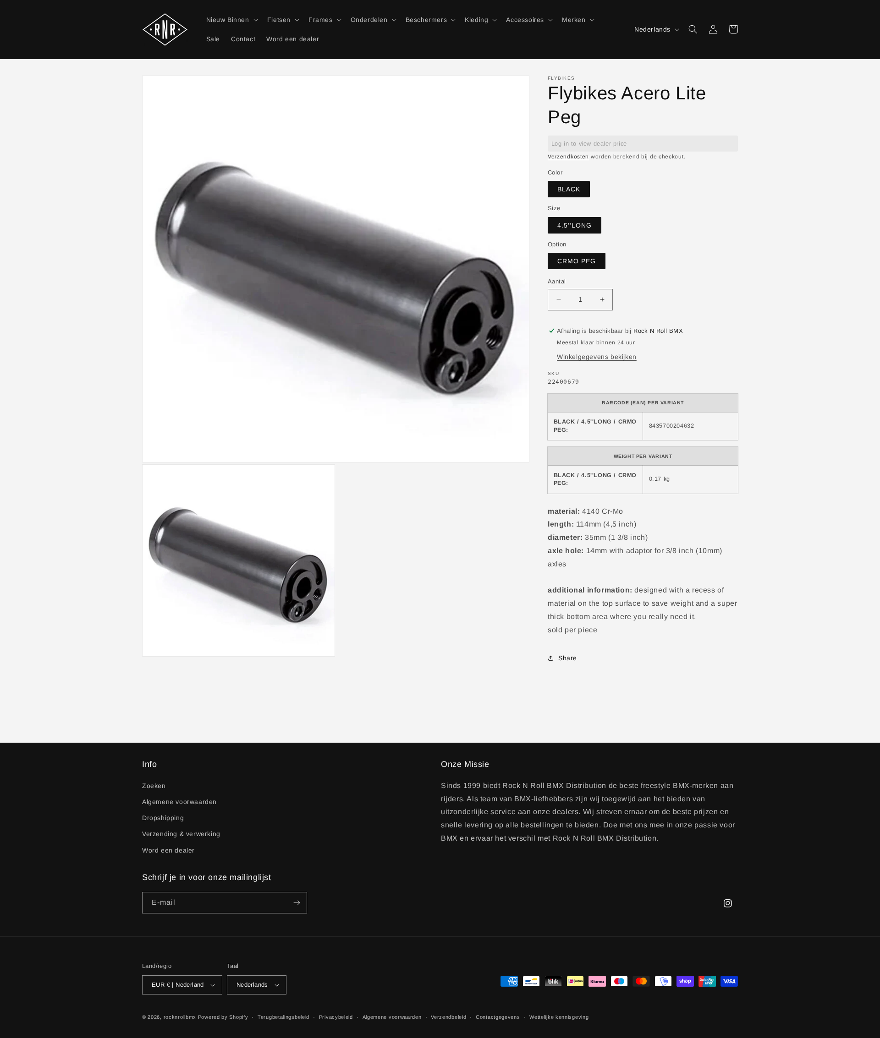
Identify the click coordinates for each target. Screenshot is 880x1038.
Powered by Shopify (223, 1017)
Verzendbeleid (448, 1017)
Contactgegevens (498, 1017)
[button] (231, 19)
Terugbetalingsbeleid (283, 1017)
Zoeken (154, 785)
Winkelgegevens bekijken (597, 356)
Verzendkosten (568, 156)
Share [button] (567, 658)
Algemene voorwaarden (179, 801)
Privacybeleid (336, 1017)
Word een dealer (168, 850)
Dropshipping (163, 817)
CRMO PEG (576, 261)
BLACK (568, 189)
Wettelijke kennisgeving (558, 1017)
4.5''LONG (574, 225)
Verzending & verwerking (181, 833)
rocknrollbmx (180, 1017)
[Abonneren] (296, 902)
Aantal (557, 281)
